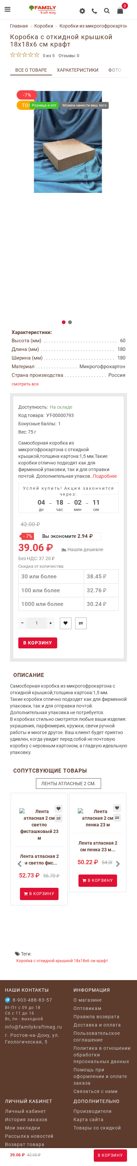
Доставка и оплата (97, 1025)
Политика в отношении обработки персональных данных (102, 1054)
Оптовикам (87, 1008)
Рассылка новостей (29, 1136)
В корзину (110, 1155)
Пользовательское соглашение (96, 1036)
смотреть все (25, 383)
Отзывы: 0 (69, 55)
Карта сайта (88, 1119)
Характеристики (77, 70)
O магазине (87, 1000)
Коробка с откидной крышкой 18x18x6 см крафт (62, 960)
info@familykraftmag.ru (33, 1027)
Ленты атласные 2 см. (68, 783)
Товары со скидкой (97, 1127)
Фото (114, 70)
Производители (92, 1111)
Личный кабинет (25, 1111)
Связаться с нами (95, 1091)
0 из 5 (48, 55)
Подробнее (105, 476)
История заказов (26, 1119)
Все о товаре (31, 70)
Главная (19, 26)
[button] (64, 322)
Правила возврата (96, 1016)
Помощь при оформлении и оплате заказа (100, 1076)
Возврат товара (25, 1144)
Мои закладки (22, 1127)
